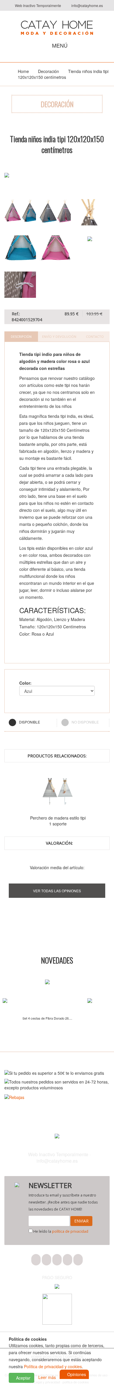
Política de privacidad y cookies (53, 1366)
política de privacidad (70, 1231)
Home (23, 71)
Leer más (47, 1377)
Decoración (48, 71)
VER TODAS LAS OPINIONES (57, 890)
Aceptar (22, 1378)
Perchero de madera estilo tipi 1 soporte (75, 821)
